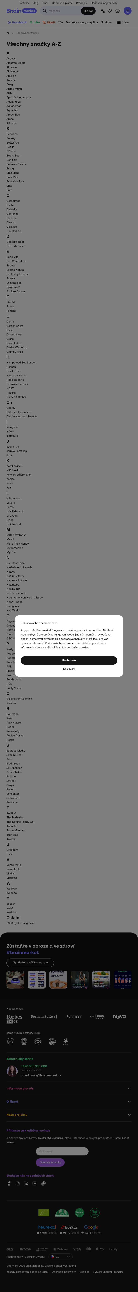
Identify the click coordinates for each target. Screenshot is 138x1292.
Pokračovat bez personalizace (39, 623)
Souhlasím (69, 660)
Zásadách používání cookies (71, 647)
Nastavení (69, 668)
